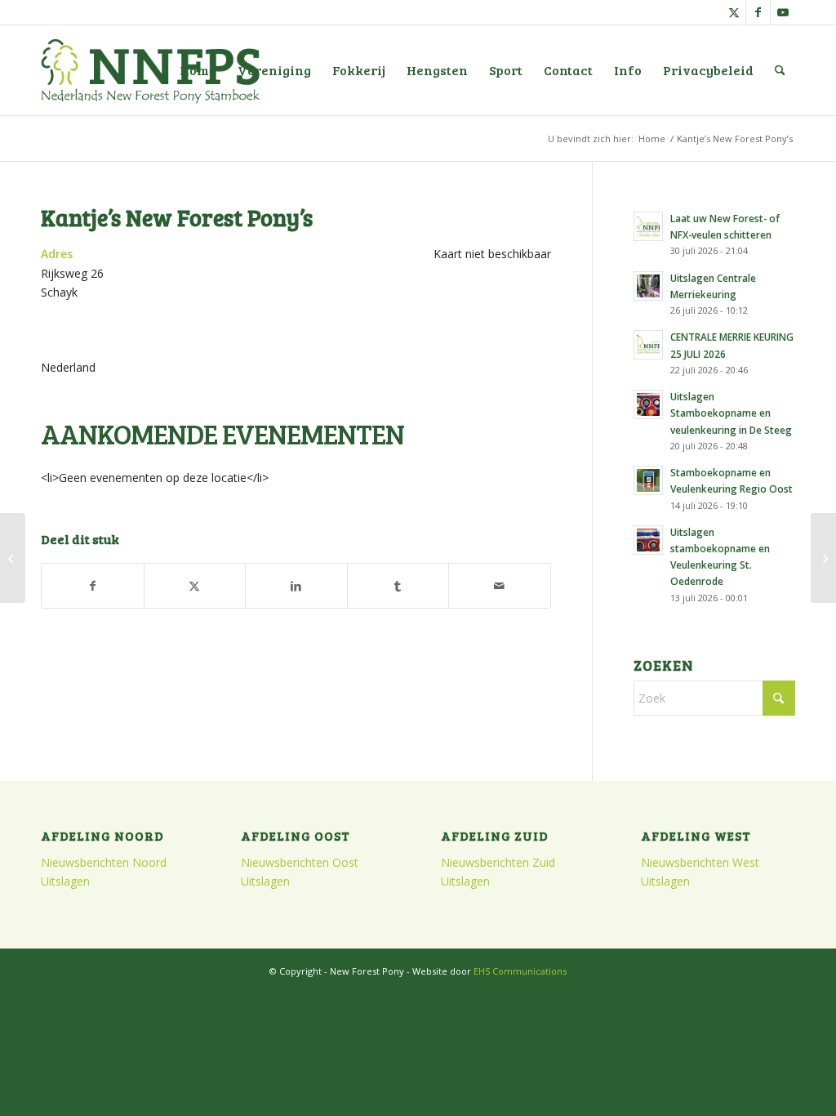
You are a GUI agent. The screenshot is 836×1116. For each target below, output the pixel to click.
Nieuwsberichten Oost (299, 862)
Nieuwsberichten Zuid (498, 862)
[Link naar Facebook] (758, 12)
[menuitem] (198, 70)
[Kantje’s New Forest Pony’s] (12, 558)
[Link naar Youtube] (783, 12)
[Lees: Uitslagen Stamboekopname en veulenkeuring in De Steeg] (648, 404)
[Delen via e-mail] (499, 586)
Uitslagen (65, 881)
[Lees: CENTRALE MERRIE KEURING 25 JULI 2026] (648, 344)
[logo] (150, 70)
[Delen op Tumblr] (398, 586)
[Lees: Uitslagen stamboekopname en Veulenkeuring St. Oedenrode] (648, 540)
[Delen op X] (195, 586)
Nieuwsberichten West (700, 862)
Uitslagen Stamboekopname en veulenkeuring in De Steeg (731, 412)
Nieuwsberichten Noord (104, 862)
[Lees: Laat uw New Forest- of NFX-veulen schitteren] (648, 226)
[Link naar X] (733, 12)
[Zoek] (780, 70)
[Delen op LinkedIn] (296, 586)
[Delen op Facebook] (93, 586)
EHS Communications (520, 971)
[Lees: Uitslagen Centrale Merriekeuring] (648, 286)
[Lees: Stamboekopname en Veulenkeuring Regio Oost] (648, 480)
